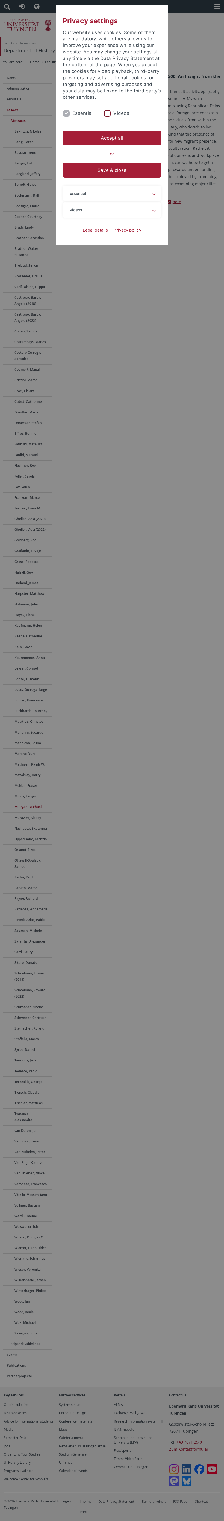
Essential (82, 113)
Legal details (95, 230)
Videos (121, 113)
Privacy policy (127, 230)
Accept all (112, 138)
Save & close (112, 170)
